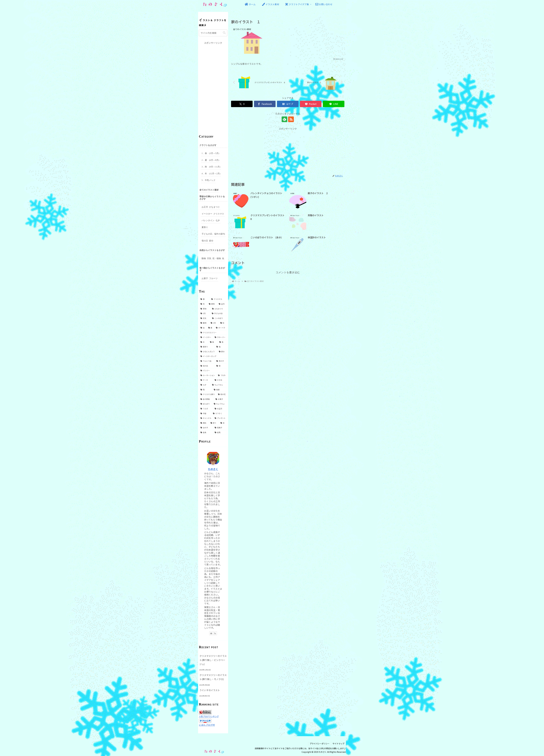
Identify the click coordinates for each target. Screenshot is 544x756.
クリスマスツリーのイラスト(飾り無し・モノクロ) (213, 677)
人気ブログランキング (209, 716)
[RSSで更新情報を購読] (291, 119)
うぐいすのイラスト (209, 690)
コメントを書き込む (288, 272)
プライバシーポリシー (320, 743)
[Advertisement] (287, 150)
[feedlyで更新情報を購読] (284, 119)
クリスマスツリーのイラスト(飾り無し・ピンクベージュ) (213, 660)
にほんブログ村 (207, 725)
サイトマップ (338, 743)
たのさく (213, 469)
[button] (224, 32)
